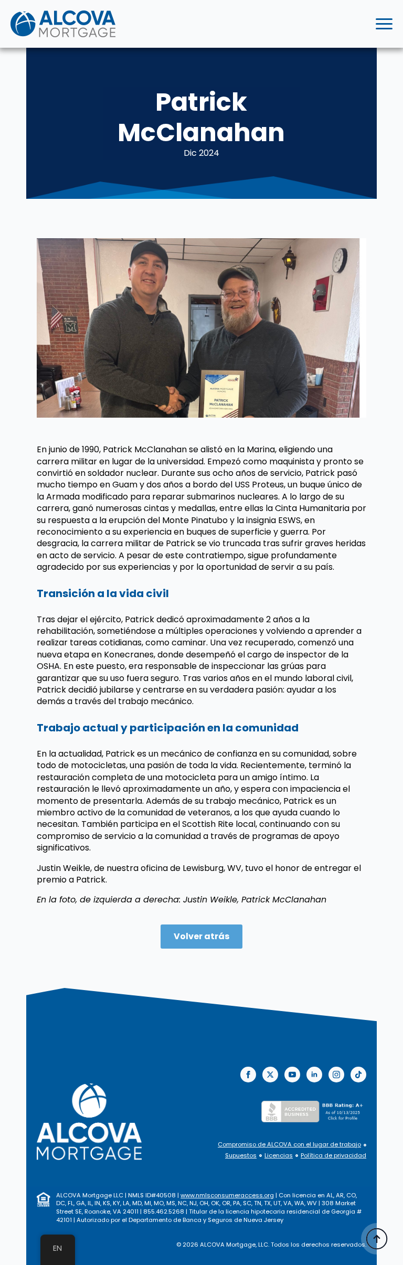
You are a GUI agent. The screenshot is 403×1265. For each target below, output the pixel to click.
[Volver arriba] (377, 1239)
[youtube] (292, 1074)
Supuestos (241, 1156)
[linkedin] (314, 1074)
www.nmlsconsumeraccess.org (227, 1195)
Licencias (278, 1156)
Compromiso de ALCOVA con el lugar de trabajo (289, 1145)
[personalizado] (358, 1074)
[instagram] (336, 1074)
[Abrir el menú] (384, 24)
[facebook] (248, 1074)
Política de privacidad (333, 1156)
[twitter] (270, 1074)
